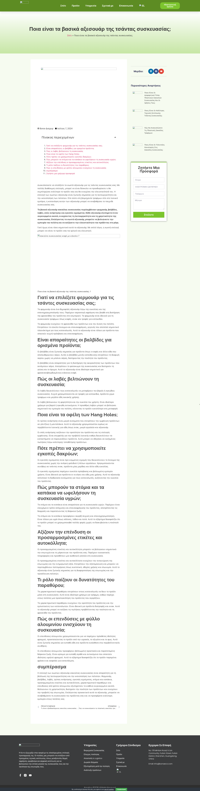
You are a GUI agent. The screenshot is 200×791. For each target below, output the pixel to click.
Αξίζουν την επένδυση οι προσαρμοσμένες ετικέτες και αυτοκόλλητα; (77, 162)
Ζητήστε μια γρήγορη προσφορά (60, 173)
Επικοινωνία (126, 5)
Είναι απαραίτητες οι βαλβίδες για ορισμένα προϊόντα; (70, 148)
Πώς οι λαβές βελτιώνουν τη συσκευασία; (64, 151)
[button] (150, 71)
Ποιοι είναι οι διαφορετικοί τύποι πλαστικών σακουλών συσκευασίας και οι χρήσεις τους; (153, 98)
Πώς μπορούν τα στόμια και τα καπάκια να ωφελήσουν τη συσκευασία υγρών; (81, 159)
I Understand (121, 789)
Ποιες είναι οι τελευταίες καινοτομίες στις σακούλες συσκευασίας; (154, 147)
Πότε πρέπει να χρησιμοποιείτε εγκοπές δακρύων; (68, 157)
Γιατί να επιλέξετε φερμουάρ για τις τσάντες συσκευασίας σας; (74, 145)
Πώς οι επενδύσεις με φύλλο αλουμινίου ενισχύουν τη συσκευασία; (76, 168)
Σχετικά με (107, 5)
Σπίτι (63, 5)
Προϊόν (76, 5)
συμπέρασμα (52, 171)
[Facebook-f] (20, 775)
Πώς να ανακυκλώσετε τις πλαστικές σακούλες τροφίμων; (153, 130)
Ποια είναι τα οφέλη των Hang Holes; (62, 154)
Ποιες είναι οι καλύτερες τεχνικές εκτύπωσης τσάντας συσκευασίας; (154, 113)
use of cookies (109, 789)
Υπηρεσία (90, 5)
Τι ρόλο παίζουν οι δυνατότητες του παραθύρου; (67, 165)
